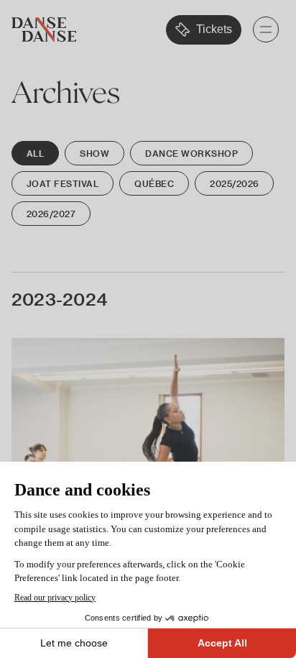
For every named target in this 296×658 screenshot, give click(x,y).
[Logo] (43, 30)
